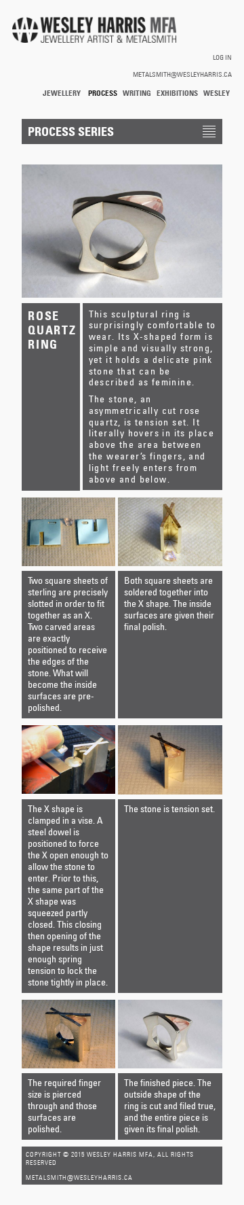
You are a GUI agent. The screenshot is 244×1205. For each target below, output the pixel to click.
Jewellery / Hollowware (63, 93)
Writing (137, 92)
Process (102, 92)
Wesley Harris (216, 93)
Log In (222, 57)
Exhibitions (177, 92)
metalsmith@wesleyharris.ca (182, 74)
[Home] (94, 30)
